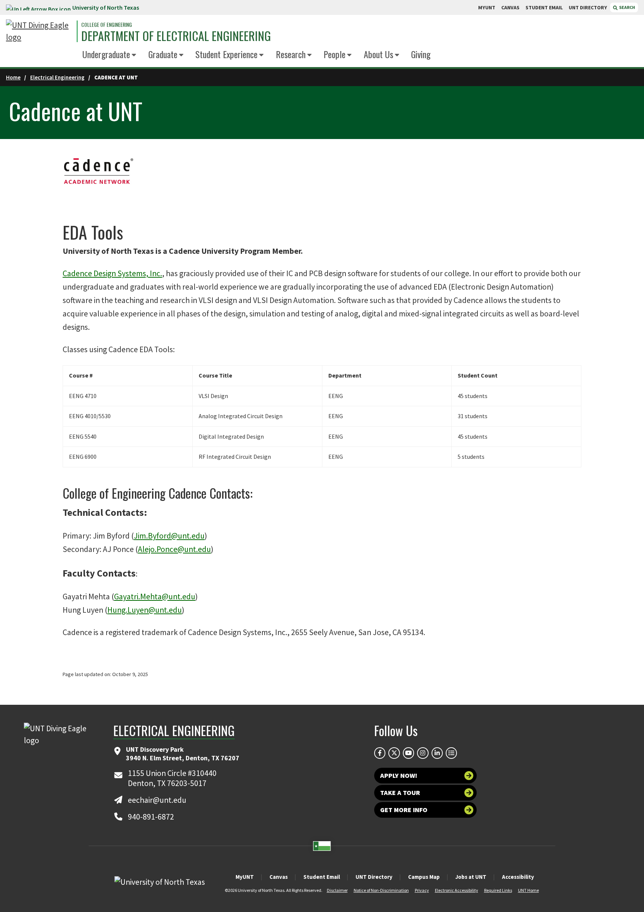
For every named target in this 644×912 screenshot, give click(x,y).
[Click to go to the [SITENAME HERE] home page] (39, 31)
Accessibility (518, 876)
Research (291, 54)
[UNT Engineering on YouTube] (408, 752)
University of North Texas (105, 7)
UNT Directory (374, 876)
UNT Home (528, 890)
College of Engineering (106, 24)
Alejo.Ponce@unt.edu (174, 549)
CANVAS (510, 7)
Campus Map (424, 876)
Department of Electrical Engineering (176, 36)
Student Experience (226, 54)
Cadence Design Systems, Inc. (112, 273)
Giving (420, 54)
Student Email (321, 876)
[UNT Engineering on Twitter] (394, 752)
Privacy (422, 890)
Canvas (278, 876)
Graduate (162, 54)
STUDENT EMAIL (544, 7)
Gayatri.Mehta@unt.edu (154, 596)
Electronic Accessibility (456, 890)
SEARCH (626, 7)
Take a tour (400, 792)
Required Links (498, 890)
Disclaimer (337, 890)
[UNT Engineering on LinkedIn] (437, 752)
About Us (378, 54)
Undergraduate (106, 54)
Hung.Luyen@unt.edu (144, 610)
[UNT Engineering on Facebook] (379, 752)
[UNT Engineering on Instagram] (422, 752)
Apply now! (398, 775)
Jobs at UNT (470, 876)
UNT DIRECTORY (588, 7)
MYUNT (486, 7)
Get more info (403, 809)
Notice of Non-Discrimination (381, 890)
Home (13, 77)
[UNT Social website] (451, 752)
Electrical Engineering (57, 77)
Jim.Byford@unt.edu (169, 536)
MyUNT (245, 876)
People (334, 54)
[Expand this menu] (134, 55)
